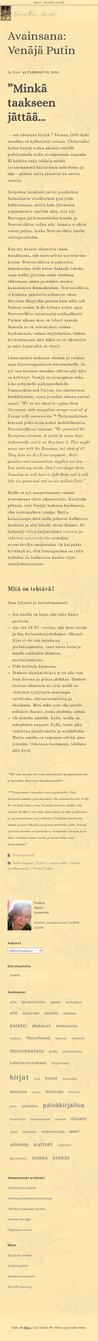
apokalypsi (73, 1002)
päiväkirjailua (63, 1105)
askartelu (30, 1013)
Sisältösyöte (18, 1266)
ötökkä (40, 1158)
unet (74, 1131)
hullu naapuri (23, 863)
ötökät (61, 1157)
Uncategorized (23, 855)
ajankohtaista (33, 1002)
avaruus (69, 1013)
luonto (36, 1092)
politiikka (30, 1106)
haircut (61, 1038)
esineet (15, 1038)
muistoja (54, 1091)
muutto (74, 1092)
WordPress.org (20, 1287)
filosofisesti (38, 1038)
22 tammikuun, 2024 (41, 72)
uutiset (43, 1144)
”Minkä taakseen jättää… (32, 102)
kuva (37, 1078)
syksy (13, 1132)
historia (78, 1038)
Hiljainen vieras (20, 1230)
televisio (29, 1131)
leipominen (70, 1078)
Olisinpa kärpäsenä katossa (30, 1198)
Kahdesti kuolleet (22, 1188)
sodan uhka (59, 863)
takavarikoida (38, 538)
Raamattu (17, 1119)
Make (27, 1327)
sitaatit (79, 1118)
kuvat (51, 1078)
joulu (53, 1051)
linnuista (18, 1091)
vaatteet (64, 1145)
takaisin (70, 532)
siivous (60, 1119)
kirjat (19, 1077)
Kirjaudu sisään (20, 1255)
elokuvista (66, 1025)
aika (13, 1002)
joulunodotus (72, 1051)
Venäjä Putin (42, 868)
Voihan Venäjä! (19, 1219)
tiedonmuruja (52, 1131)
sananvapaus (40, 1119)
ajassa (55, 1002)
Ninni (16, 72)
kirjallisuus (60, 1063)
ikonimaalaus (27, 1050)
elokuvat (41, 1025)
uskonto (19, 1144)
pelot (13, 1106)
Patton (41, 863)
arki (13, 1013)
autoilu (51, 1013)
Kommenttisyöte (21, 1276)
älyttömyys (18, 1158)
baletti (18, 1025)
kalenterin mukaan (28, 1062)
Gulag (30, 532)
